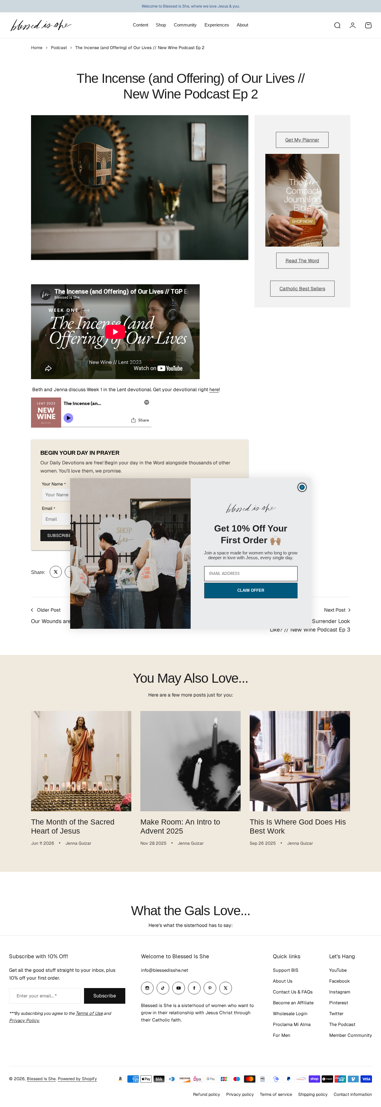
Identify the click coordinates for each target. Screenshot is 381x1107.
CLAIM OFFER (250, 590)
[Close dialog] (302, 487)
